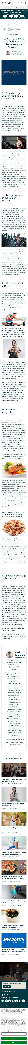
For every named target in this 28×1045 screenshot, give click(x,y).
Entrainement (7, 21)
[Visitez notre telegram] (20, 1000)
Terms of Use (16, 1031)
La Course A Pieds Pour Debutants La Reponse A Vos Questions (12, 30)
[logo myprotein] (13, 3)
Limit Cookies (14, 1038)
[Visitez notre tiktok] (9, 1000)
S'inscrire (7, 986)
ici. (9, 638)
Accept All (14, 1042)
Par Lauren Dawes (14, 881)
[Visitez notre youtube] (13, 1000)
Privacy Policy (9, 1031)
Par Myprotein (12, 832)
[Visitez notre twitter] (16, 1000)
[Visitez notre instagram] (2, 1000)
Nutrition (18, 21)
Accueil (4, 28)
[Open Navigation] (3, 3)
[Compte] (21, 3)
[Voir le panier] (25, 3)
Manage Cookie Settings (14, 1033)
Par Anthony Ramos (14, 783)
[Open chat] (23, 1000)
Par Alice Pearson (13, 857)
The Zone (9, 28)
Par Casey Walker (13, 929)
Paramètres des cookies (8, 991)
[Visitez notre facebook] (6, 1000)
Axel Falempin (20, 653)
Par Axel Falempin (17, 53)
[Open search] (6, 3)
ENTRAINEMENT (14, 34)
